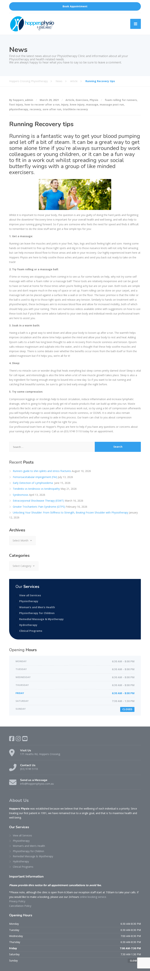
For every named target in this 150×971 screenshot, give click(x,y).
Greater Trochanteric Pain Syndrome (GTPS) (39, 506)
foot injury (16, 104)
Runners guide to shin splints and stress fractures (42, 471)
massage (92, 104)
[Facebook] (11, 739)
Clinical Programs (30, 631)
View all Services (30, 595)
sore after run (52, 109)
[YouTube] (24, 739)
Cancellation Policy (20, 906)
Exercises (82, 100)
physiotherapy (18, 109)
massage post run (112, 104)
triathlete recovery (75, 109)
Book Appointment (75, 6)
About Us (19, 800)
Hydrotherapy (28, 625)
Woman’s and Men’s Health (37, 607)
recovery (35, 109)
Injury (64, 104)
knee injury (77, 104)
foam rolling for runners (121, 100)
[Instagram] (18, 739)
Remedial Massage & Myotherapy (41, 619)
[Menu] (135, 24)
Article (69, 100)
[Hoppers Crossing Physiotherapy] (32, 24)
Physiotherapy (28, 601)
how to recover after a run (42, 104)
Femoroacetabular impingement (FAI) (35, 477)
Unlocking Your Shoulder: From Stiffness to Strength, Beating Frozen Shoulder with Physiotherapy (70, 512)
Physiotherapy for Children (37, 613)
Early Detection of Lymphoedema (33, 483)
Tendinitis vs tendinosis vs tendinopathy (36, 488)
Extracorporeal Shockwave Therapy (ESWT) (38, 500)
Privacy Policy (17, 901)
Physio (94, 100)
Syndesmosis (20, 494)
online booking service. (93, 897)
